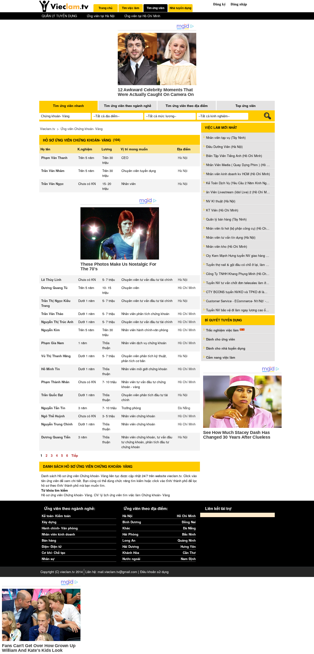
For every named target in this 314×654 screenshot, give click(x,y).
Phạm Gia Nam (52, 342)
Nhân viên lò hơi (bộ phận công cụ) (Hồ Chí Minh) (238, 228)
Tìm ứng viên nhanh (68, 105)
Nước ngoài (131, 558)
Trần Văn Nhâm (53, 170)
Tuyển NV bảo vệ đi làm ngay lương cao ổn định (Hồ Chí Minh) (238, 310)
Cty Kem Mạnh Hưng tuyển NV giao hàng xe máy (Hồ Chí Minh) (238, 255)
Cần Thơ (189, 552)
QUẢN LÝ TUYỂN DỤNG (59, 15)
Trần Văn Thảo (52, 313)
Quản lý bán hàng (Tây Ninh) (226, 219)
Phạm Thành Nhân (55, 381)
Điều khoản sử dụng (154, 571)
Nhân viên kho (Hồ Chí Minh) (226, 246)
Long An (128, 540)
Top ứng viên (246, 105)
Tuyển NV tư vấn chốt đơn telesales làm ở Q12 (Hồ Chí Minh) (238, 282)
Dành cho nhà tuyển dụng (225, 348)
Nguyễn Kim (50, 329)
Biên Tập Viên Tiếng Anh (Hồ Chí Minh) (234, 155)
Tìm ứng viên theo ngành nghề (127, 105)
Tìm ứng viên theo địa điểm (187, 105)
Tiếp (74, 455)
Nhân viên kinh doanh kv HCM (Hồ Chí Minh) (238, 173)
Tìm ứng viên (155, 8)
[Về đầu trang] (309, 649)
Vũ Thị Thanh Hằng (56, 355)
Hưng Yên (188, 546)
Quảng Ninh (187, 540)
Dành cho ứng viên (220, 339)
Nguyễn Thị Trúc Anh (57, 321)
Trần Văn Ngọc (52, 183)
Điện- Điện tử (52, 546)
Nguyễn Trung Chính (57, 424)
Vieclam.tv (47, 128)
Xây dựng (49, 522)
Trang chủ (105, 8)
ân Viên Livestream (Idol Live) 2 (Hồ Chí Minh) (238, 192)
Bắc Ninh (189, 534)
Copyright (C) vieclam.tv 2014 (61, 571)
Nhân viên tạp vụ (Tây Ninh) (226, 137)
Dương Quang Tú (54, 287)
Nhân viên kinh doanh (58, 534)
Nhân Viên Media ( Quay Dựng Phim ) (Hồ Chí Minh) (238, 164)
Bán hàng (49, 540)
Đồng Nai (189, 522)
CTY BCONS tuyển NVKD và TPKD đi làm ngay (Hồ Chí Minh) (238, 291)
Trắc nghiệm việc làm (223, 330)
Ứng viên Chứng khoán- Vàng (82, 128)
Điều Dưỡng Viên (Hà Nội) (224, 146)
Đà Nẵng (184, 407)
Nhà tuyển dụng (180, 8)
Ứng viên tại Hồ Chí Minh (142, 15)
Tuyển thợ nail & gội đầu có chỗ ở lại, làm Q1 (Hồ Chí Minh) (238, 264)
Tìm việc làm (130, 8)
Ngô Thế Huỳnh (53, 416)
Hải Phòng (130, 534)
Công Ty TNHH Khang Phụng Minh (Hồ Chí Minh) (238, 273)
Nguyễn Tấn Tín (53, 407)
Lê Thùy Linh (51, 279)
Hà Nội (182, 157)
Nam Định (188, 558)
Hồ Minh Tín (50, 368)
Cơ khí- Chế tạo (53, 552)
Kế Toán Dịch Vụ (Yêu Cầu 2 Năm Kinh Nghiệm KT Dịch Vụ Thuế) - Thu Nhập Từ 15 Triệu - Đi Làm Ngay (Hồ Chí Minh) (238, 183)
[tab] (105, 8)
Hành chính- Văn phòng (60, 528)
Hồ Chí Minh (187, 287)
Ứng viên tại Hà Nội (101, 15)
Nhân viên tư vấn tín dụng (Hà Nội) (230, 237)
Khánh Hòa (130, 552)
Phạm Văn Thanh (54, 157)
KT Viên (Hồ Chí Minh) (222, 210)
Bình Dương (131, 522)
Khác (126, 528)
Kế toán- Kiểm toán (56, 515)
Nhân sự (48, 558)
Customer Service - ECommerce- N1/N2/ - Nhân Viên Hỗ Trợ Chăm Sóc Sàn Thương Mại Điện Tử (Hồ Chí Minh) (238, 301)
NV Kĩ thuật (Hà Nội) (220, 201)
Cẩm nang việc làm (220, 357)
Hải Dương (130, 546)
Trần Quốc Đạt (52, 394)
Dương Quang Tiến (55, 437)
